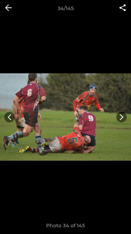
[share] (122, 8)
